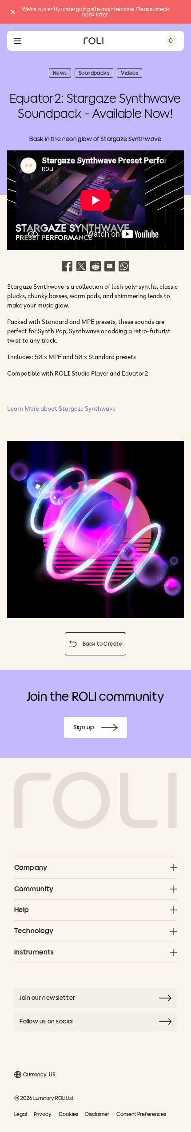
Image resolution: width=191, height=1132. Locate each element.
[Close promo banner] (13, 12)
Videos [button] (131, 73)
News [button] (62, 73)
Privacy (43, 1114)
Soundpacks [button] (96, 73)
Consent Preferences (141, 1114)
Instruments (34, 952)
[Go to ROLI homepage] (93, 40)
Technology (34, 930)
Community (33, 889)
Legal (20, 1114)
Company (30, 867)
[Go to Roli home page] (95, 800)
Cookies (68, 1114)
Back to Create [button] (104, 645)
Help (21, 910)
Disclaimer (97, 1114)
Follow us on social (46, 1021)
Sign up (100, 729)
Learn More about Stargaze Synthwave (61, 408)
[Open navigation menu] (17, 41)
